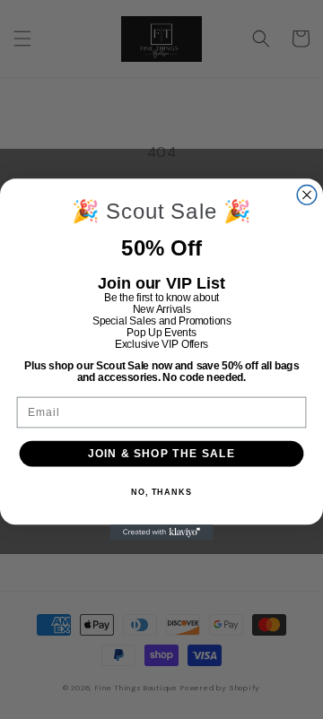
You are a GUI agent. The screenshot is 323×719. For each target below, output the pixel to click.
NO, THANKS (161, 492)
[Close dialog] (307, 195)
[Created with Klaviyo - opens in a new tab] (161, 532)
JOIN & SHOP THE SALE (161, 452)
